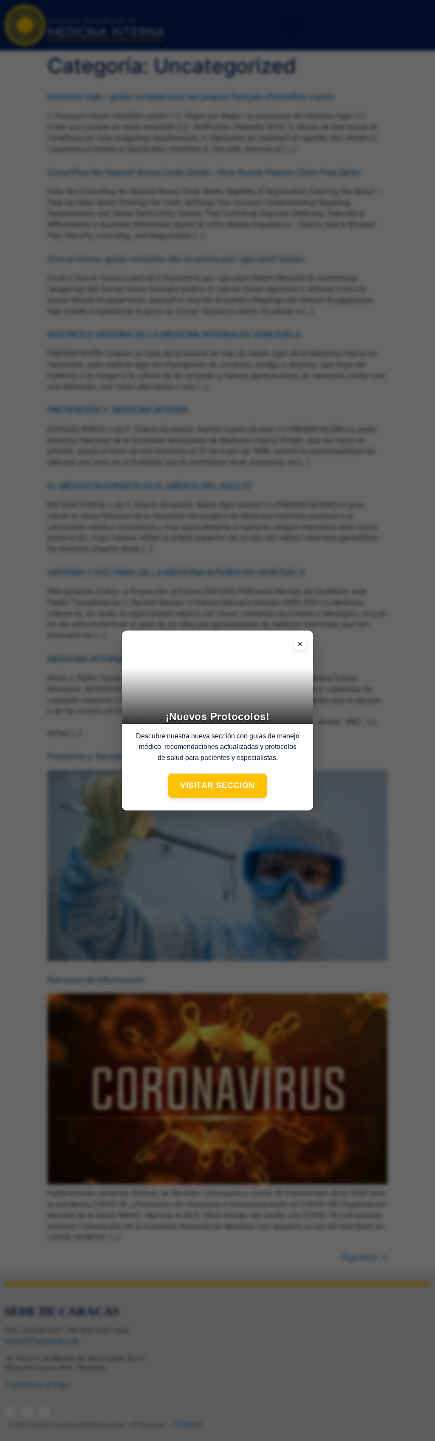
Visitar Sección (217, 785)
